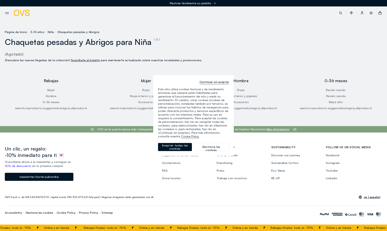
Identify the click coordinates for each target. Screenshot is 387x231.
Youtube (332, 170)
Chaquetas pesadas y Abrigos (78, 32)
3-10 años (37, 32)
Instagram (333, 163)
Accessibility (13, 212)
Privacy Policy (88, 212)
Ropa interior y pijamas (146, 96)
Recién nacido (336, 90)
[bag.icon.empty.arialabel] (380, 13)
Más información (277, 129)
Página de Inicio (16, 32)
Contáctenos (171, 163)
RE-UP (275, 178)
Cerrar (376, 227)
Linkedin (331, 178)
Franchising (224, 163)
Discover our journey (285, 155)
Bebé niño (336, 102)
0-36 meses (51, 102)
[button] (351, 13)
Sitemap (107, 212)
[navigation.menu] (7, 13)
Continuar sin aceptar (214, 82)
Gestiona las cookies (39, 212)
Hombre (51, 96)
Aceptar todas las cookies (175, 147)
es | (372, 197)
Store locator (171, 178)
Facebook (332, 155)
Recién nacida (336, 96)
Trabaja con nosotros (232, 178)
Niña (51, 32)
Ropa (146, 90)
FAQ (164, 170)
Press (220, 170)
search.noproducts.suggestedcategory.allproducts (51, 108)
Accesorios (146, 102)
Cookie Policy (66, 212)
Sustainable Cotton (285, 163)
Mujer (51, 90)
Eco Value (278, 170)
